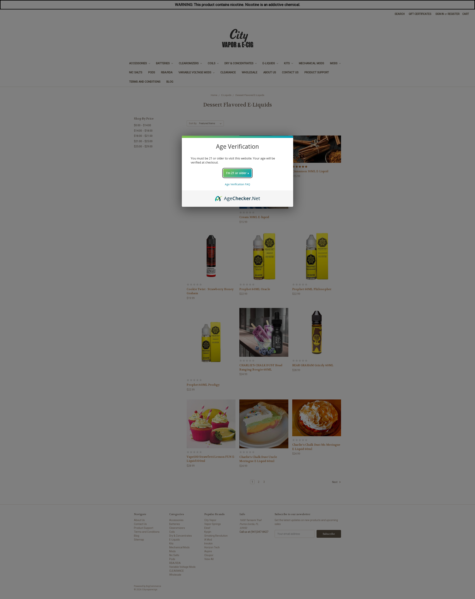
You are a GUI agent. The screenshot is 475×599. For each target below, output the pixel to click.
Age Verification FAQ (237, 184)
